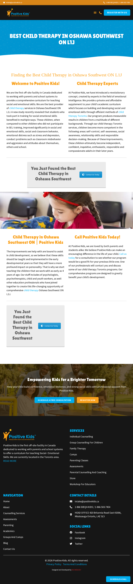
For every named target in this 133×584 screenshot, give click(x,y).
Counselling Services (14, 513)
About (6, 507)
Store (72, 478)
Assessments (76, 466)
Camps (73, 454)
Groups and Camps (13, 537)
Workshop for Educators (82, 484)
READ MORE (9, 460)
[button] (95, 12)
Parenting (8, 525)
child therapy (16, 108)
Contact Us (9, 548)
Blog (5, 543)
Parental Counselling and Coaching (88, 472)
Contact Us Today (92, 174)
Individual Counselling (81, 436)
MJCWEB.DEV (76, 570)
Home (6, 501)
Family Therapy (78, 448)
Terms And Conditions (75, 564)
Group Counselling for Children (86, 442)
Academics (8, 531)
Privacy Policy (54, 564)
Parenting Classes (79, 460)
